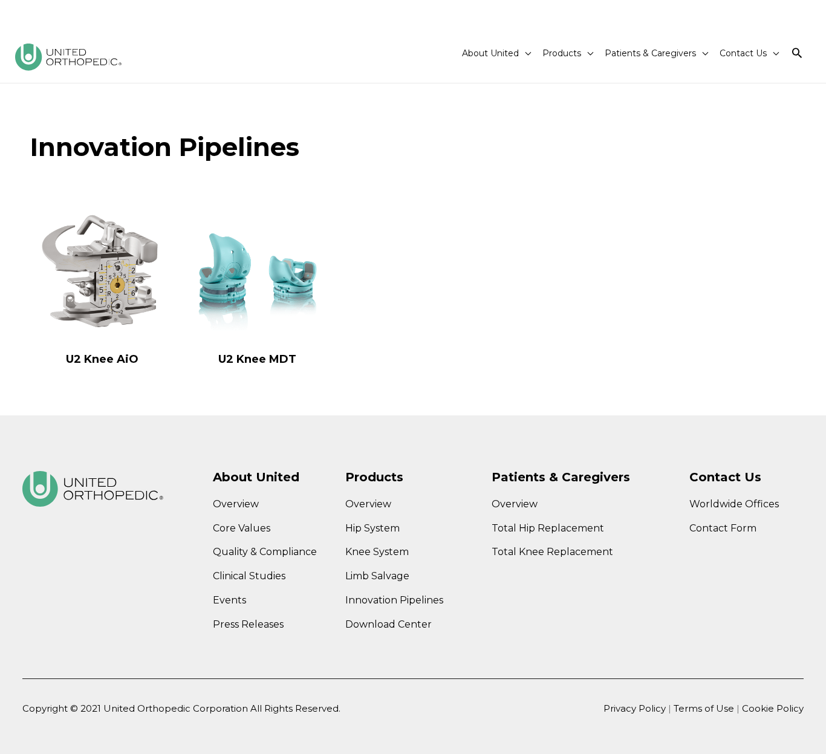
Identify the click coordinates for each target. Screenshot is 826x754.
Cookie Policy (773, 708)
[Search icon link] (797, 53)
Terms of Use (705, 708)
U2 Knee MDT (257, 359)
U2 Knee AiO (102, 359)
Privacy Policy (634, 708)
